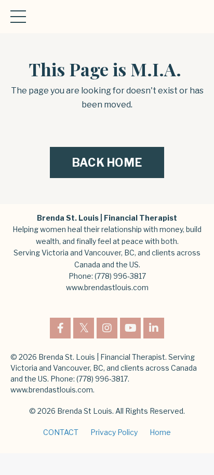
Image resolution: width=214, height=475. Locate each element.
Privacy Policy (114, 432)
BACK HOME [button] (107, 162)
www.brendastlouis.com (107, 287)
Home (160, 432)
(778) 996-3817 (120, 276)
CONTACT (60, 432)
